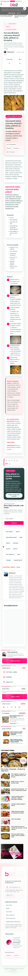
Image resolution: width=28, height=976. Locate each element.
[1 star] (6, 460)
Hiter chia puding (15, 819)
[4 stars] (14, 460)
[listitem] (3, 707)
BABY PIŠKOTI (12, 24)
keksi (20, 537)
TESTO (18, 554)
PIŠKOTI (8, 543)
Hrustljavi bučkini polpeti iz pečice (18, 804)
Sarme (18, 567)
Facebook (16, 955)
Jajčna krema (10, 442)
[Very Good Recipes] (9, 943)
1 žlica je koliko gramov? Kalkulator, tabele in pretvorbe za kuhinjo (17, 798)
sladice (15, 549)
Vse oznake (9, 911)
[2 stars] (9, 460)
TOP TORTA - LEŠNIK (11, 672)
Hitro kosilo (9, 905)
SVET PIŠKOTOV (10, 554)
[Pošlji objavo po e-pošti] (20, 63)
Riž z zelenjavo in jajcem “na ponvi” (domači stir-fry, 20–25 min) (18, 775)
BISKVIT (8, 26)
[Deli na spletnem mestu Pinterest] (9, 63)
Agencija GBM (14, 971)
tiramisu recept (18, 560)
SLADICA (8, 549)
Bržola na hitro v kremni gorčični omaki (17, 782)
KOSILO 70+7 (9, 682)
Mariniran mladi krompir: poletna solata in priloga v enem (18, 835)
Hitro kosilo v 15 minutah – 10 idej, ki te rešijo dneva (13, 770)
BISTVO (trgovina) (10, 918)
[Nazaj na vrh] (25, 973)
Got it (19, 13)
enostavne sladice (11, 29)
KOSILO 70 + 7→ (19, 1)
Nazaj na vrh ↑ (10, 895)
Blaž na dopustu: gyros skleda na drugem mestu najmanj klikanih (20, 16)
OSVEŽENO (9, 677)
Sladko (7, 908)
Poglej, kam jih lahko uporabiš (14, 495)
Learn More (11, 13)
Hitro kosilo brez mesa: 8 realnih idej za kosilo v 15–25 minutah (19, 828)
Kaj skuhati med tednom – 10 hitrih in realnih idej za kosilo (19, 789)
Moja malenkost (10, 915)
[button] (2, 5)
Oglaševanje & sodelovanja (13, 921)
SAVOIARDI (15, 543)
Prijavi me (14, 523)
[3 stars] (12, 460)
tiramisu (8, 560)
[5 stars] (17, 460)
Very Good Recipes (17, 941)
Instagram (8, 955)
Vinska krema (11, 445)
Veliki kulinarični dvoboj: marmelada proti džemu (17, 812)
